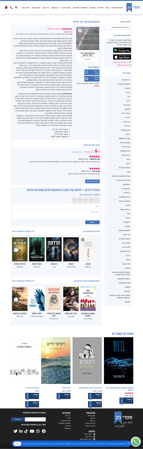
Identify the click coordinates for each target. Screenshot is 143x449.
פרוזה (128, 205)
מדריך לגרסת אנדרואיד (122, 62)
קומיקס (127, 291)
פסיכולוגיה (126, 189)
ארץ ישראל (126, 155)
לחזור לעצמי (37, 313)
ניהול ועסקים (125, 151)
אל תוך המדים (19, 264)
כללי (128, 214)
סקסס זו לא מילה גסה (54, 314)
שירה (128, 101)
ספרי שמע (126, 264)
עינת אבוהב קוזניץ (37, 316)
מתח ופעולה (125, 130)
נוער (128, 172)
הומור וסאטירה (124, 239)
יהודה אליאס (54, 318)
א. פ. (53, 267)
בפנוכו (88, 264)
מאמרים (92, 7)
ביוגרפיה (126, 193)
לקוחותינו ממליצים (80, 7)
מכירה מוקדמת (124, 283)
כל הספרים (126, 80)
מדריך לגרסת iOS (124, 65)
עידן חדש (126, 122)
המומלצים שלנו (124, 230)
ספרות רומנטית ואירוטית (120, 176)
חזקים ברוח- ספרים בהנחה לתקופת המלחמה (120, 296)
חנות (107, 7)
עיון (128, 97)
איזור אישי (25, 7)
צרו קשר (46, 7)
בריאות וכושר (125, 209)
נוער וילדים (126, 147)
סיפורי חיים (126, 113)
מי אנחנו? (55, 7)
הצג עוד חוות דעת (92, 181)
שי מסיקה (19, 267)
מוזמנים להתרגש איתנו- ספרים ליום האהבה (121, 273)
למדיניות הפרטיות (32, 444)
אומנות (127, 287)
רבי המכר (126, 235)
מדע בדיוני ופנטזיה (123, 180)
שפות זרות (126, 243)
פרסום (92, 222)
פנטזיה (127, 226)
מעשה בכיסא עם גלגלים (88, 314)
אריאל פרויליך (71, 267)
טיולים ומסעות (124, 197)
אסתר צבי (71, 316)
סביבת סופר (36, 7)
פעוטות (127, 109)
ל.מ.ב (128, 255)
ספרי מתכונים (125, 251)
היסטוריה (126, 222)
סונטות (127, 302)
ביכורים (127, 126)
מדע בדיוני (126, 247)
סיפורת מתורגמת (123, 279)
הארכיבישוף (37, 264)
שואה (128, 218)
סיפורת (127, 88)
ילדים (128, 92)
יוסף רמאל (19, 316)
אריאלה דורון (88, 318)
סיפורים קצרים (124, 168)
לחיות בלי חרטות (20, 313)
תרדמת (54, 264)
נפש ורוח (126, 105)
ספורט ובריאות (124, 201)
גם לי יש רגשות (71, 313)
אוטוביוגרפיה (125, 143)
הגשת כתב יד (66, 7)
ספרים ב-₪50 (124, 138)
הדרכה (127, 117)
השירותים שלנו (117, 7)
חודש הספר (33, 34)
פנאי (128, 159)
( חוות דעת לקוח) (54, 29)
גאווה (128, 260)
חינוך (128, 163)
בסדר (17, 444)
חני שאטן (88, 267)
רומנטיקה (126, 184)
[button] (80, 31)
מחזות (127, 268)
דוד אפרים (36, 267)
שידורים (101, 7)
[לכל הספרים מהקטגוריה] (13, 231)
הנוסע (70, 264)
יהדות (128, 134)
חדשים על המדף (124, 84)
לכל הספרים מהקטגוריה (24, 231)
